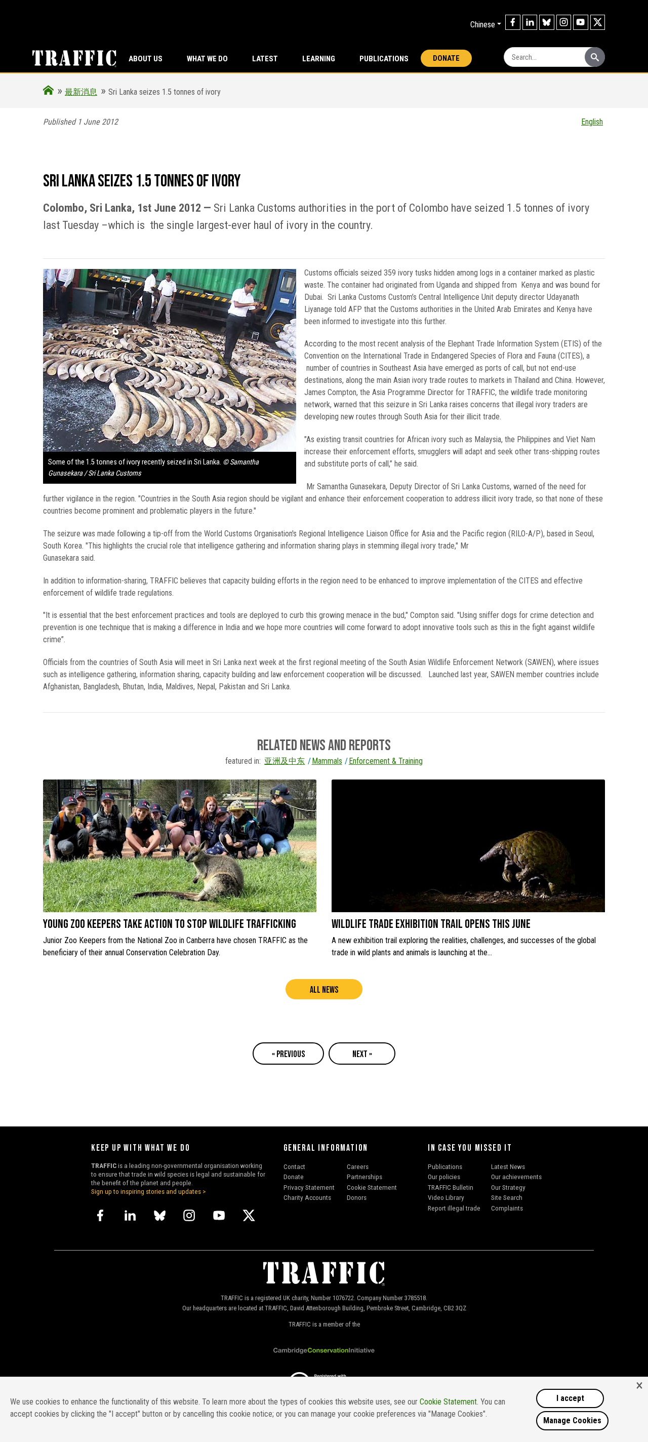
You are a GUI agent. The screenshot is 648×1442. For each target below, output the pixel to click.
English (592, 122)
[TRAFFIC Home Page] (48, 92)
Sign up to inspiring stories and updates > (148, 1191)
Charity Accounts (307, 1197)
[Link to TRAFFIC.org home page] (68, 57)
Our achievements (516, 1177)
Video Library (446, 1197)
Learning (318, 58)
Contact (294, 1166)
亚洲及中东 (284, 761)
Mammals (327, 761)
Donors (357, 1197)
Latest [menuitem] (265, 58)
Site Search (506, 1197)
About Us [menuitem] (146, 58)
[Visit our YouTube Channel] (580, 22)
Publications (384, 58)
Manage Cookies (572, 1420)
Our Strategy (508, 1187)
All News (324, 990)
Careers (358, 1166)
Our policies (444, 1177)
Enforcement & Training (386, 761)
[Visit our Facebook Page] (512, 22)
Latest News (508, 1166)
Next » (362, 1054)
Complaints (507, 1208)
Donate (446, 58)
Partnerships (364, 1177)
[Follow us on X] (597, 22)
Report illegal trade (454, 1208)
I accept (570, 1398)
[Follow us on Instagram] (564, 22)
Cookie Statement (372, 1187)
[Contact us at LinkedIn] (530, 22)
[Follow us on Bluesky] (546, 22)
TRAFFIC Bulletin (450, 1187)
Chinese (482, 24)
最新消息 (81, 92)
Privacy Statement (309, 1187)
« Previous (288, 1054)
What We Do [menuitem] (207, 58)
